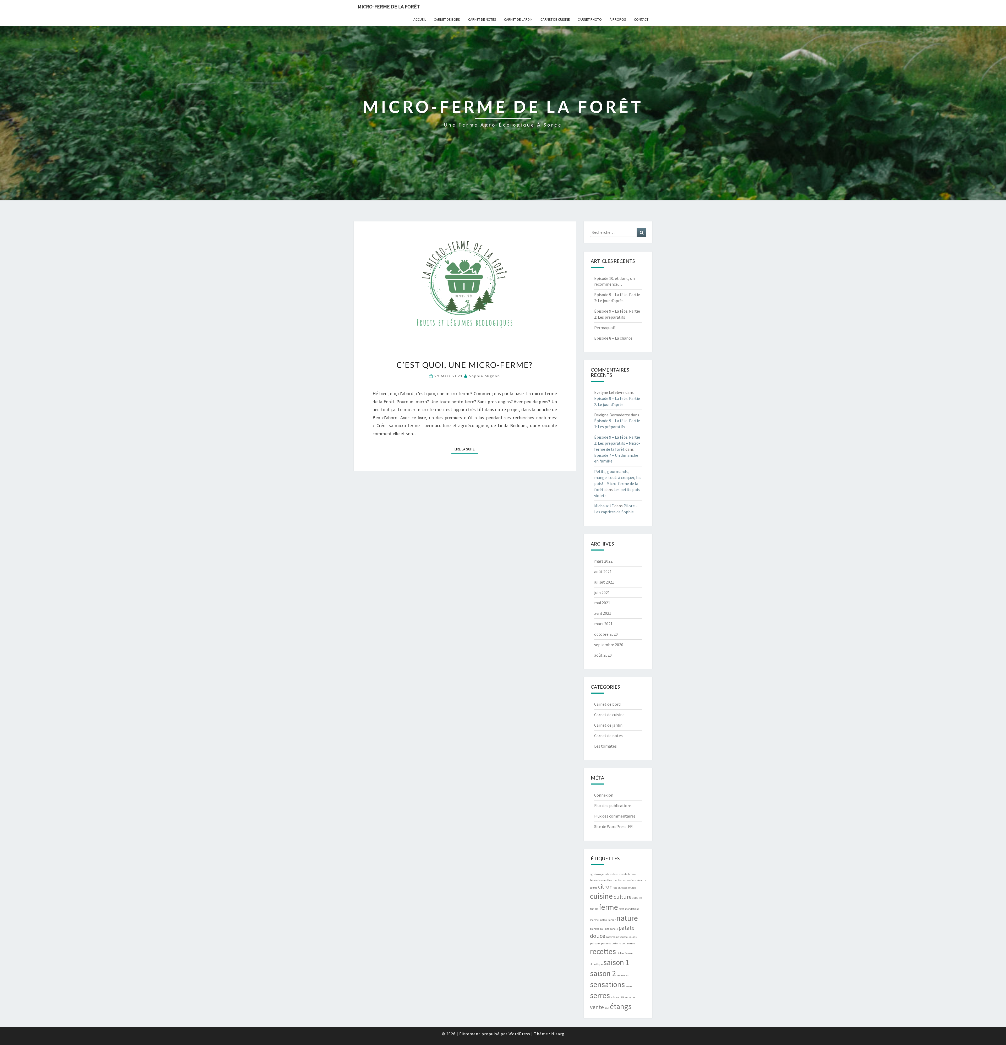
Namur (612, 920)
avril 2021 (602, 613)
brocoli (632, 874)
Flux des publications (613, 805)
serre (629, 986)
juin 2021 (602, 592)
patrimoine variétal (617, 937)
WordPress (519, 1033)
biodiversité (620, 874)
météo (603, 920)
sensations (607, 984)
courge (632, 887)
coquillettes (620, 887)
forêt (621, 909)
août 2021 (603, 571)
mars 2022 (603, 561)
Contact (641, 19)
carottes (607, 880)
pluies (633, 937)
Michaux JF (604, 505)
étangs (621, 1006)
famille (594, 909)
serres (600, 995)
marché (594, 920)
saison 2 (603, 973)
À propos (618, 19)
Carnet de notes (482, 19)
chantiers (618, 880)
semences (622, 975)
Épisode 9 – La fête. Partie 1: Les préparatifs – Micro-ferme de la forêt (617, 443)
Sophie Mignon (484, 376)
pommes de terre (611, 943)
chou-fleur (630, 880)
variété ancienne (625, 997)
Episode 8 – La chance (613, 338)
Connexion (603, 795)
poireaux (595, 943)
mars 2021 (603, 623)
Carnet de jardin (518, 19)
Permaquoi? (605, 327)
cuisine (601, 896)
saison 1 (616, 962)
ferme (608, 907)
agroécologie (597, 874)
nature (627, 918)
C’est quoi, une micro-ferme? (465, 364)
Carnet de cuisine (555, 19)
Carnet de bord (447, 19)
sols (613, 997)
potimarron (628, 943)
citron (605, 886)
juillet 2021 (604, 582)
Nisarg (558, 1033)
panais (614, 928)
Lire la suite (466, 449)
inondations (632, 909)
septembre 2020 (608, 644)
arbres (609, 874)
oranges (594, 928)
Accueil (419, 19)
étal (607, 1008)
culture (623, 896)
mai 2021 (602, 602)
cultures (637, 898)
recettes (603, 951)
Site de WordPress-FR (613, 826)
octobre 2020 (606, 634)
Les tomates (605, 746)
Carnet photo (590, 19)
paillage (604, 928)
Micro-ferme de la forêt (389, 6)
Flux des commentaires (615, 816)
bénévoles (596, 880)
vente (597, 1007)
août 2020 (603, 655)
